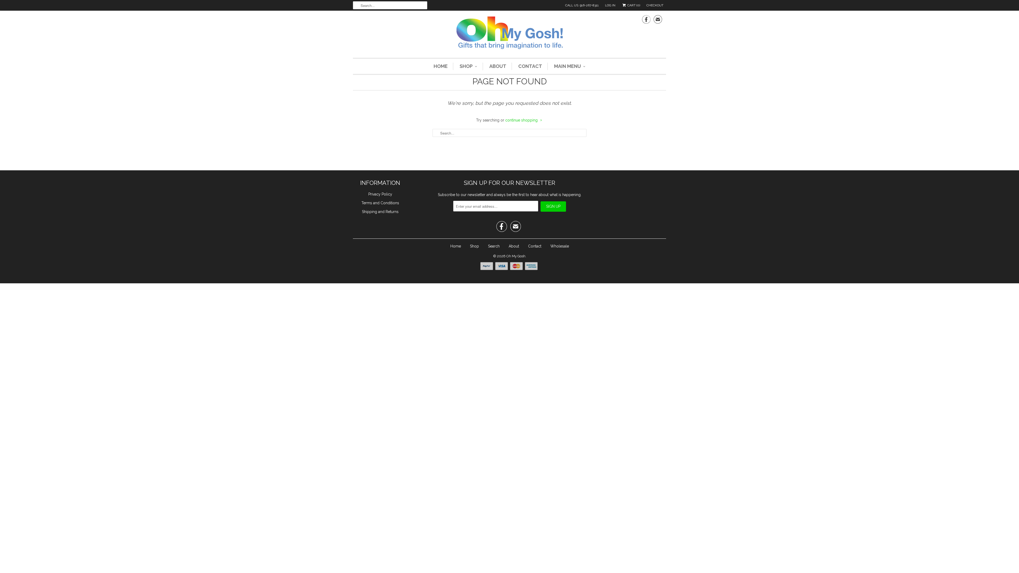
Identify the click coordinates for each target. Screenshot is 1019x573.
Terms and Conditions (380, 203)
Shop (466, 66)
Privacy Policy (380, 194)
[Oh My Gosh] (510, 34)
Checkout (654, 5)
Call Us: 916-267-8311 (582, 5)
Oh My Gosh (515, 256)
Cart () (633, 5)
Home (441, 66)
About (497, 66)
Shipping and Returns (380, 212)
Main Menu (567, 66)
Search (494, 246)
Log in (610, 5)
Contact (530, 66)
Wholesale (559, 246)
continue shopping (522, 120)
